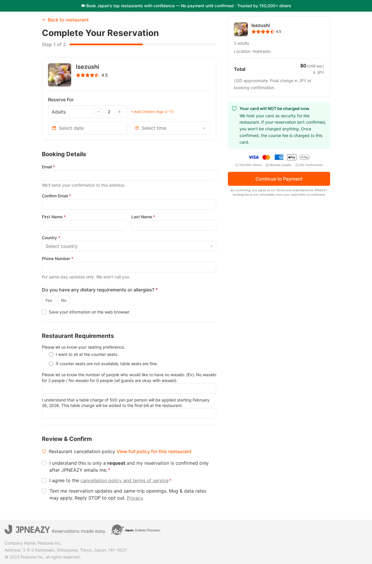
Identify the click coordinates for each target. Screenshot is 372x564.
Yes (48, 300)
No (63, 300)
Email (48, 166)
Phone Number (57, 258)
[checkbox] (44, 312)
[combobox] (170, 128)
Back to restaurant (68, 20)
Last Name (143, 216)
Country (51, 237)
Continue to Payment (279, 179)
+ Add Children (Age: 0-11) (152, 111)
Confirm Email (56, 195)
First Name (54, 216)
